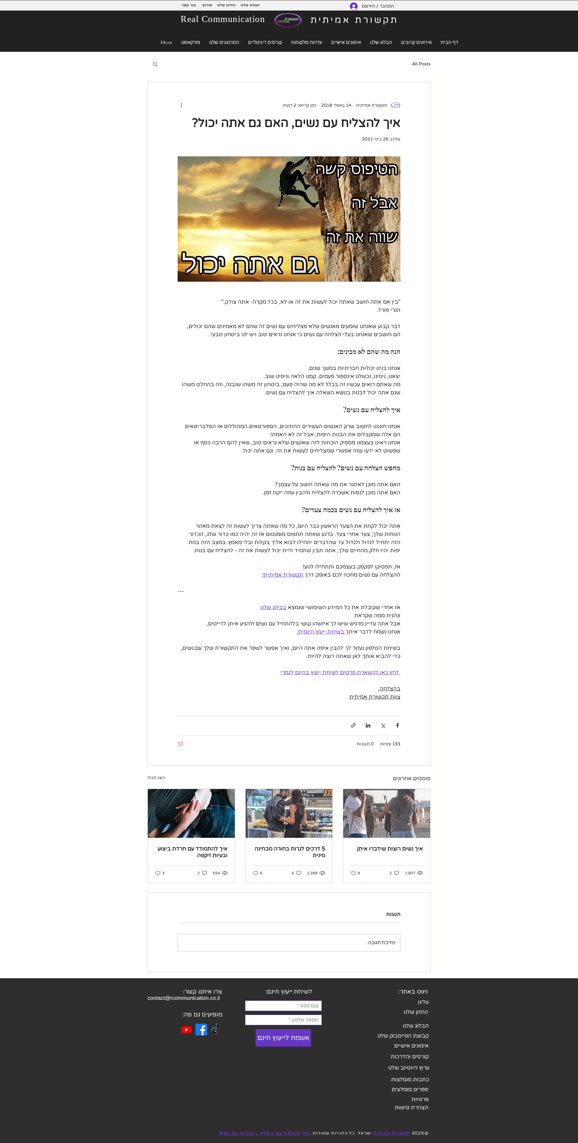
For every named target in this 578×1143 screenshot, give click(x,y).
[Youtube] (186, 1029)
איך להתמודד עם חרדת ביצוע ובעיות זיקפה (193, 852)
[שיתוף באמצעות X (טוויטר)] (383, 725)
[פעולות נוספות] (181, 105)
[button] (155, 63)
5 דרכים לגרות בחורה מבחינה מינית (290, 852)
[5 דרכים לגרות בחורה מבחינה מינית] (289, 813)
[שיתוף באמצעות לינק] (353, 725)
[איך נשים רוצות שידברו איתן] (386, 813)
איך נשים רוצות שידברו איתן (390, 848)
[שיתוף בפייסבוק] (397, 725)
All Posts (421, 64)
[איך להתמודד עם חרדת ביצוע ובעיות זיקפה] (191, 813)
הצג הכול (156, 777)
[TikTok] (216, 1029)
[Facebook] (201, 1029)
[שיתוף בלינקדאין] (368, 725)
